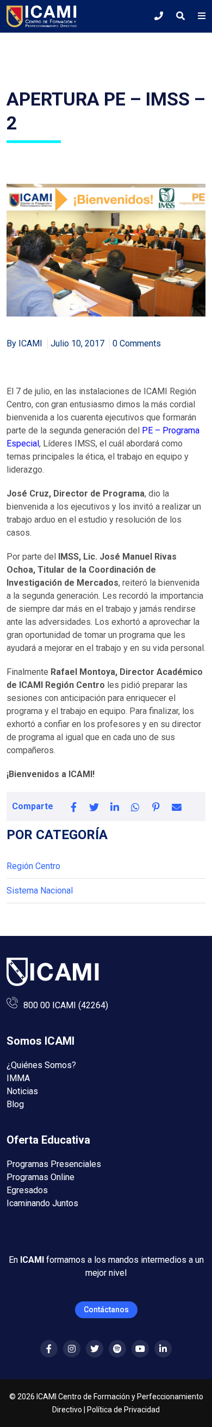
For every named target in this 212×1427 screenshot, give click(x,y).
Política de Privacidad (123, 1409)
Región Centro (33, 866)
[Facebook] (49, 1349)
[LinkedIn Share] (114, 806)
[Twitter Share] (94, 806)
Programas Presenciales (54, 1164)
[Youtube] (140, 1349)
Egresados (27, 1190)
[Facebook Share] (73, 806)
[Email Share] (176, 806)
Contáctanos (106, 1309)
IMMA (18, 1078)
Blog (15, 1104)
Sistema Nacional (40, 890)
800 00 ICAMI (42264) (65, 1005)
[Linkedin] (163, 1349)
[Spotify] (117, 1349)
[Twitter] (94, 1349)
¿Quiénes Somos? (41, 1065)
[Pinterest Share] (156, 806)
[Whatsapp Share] (135, 806)
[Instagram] (71, 1349)
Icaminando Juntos (42, 1203)
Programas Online (40, 1177)
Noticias (22, 1091)
